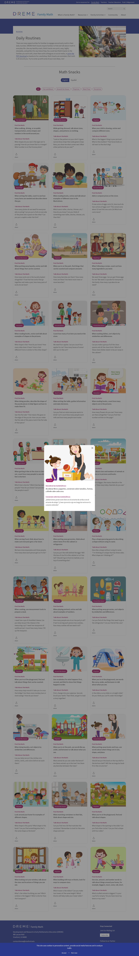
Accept (64, 953)
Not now (74, 953)
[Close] (92, 447)
